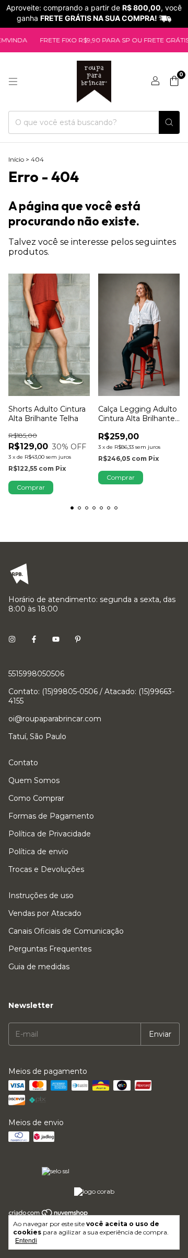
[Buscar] (169, 122)
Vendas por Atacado (44, 913)
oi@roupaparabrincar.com (54, 718)
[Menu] (13, 81)
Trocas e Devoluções (46, 869)
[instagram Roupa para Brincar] (12, 639)
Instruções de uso (41, 895)
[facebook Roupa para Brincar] (34, 639)
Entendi (26, 1240)
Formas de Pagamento (51, 816)
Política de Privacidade (49, 833)
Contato (23, 762)
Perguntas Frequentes (49, 949)
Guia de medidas (38, 966)
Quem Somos (34, 780)
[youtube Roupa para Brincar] (56, 639)
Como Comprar (36, 798)
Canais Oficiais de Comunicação (66, 931)
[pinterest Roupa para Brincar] (77, 639)
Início (16, 159)
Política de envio (38, 851)
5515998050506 (36, 673)
